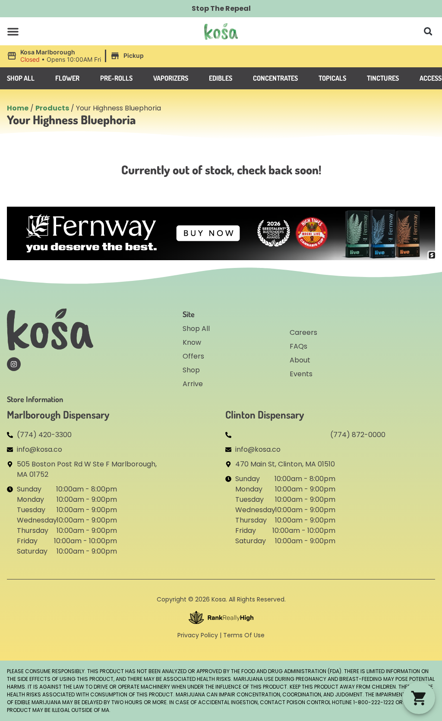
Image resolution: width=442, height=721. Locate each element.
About (300, 360)
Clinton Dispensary (264, 414)
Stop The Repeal (221, 8)
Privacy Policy (197, 635)
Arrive (193, 384)
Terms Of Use (244, 635)
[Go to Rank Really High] (221, 617)
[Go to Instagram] (14, 364)
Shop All (196, 329)
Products (52, 108)
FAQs (298, 346)
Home (17, 108)
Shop (191, 370)
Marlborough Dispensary (58, 414)
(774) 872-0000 (357, 435)
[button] (13, 31)
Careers (303, 332)
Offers (193, 356)
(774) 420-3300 (44, 435)
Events (301, 374)
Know (192, 342)
